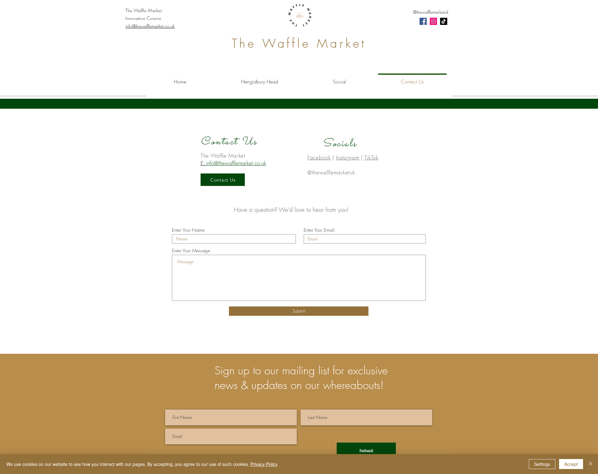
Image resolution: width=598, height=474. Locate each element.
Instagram (347, 157)
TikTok (371, 157)
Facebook (318, 157)
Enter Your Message (191, 251)
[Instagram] (433, 21)
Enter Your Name (188, 230)
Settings (542, 464)
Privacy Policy (264, 464)
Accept (571, 464)
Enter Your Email (319, 230)
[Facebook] (423, 21)
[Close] (590, 464)
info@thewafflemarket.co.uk (150, 26)
